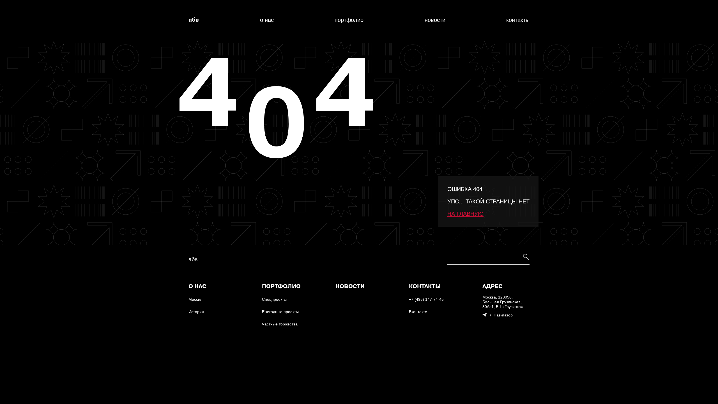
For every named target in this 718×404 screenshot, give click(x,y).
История (196, 311)
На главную (465, 214)
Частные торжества (280, 324)
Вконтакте (418, 311)
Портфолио (349, 20)
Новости (435, 20)
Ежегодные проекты (280, 311)
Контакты (518, 20)
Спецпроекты (274, 299)
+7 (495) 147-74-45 (426, 299)
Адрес (492, 286)
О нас (267, 20)
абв (193, 259)
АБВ (193, 20)
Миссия (195, 299)
